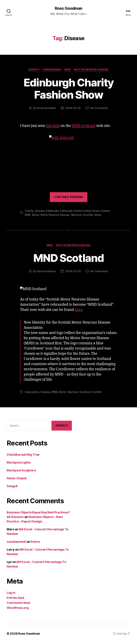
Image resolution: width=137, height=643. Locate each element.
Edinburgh (52, 210)
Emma (35, 541)
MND (67, 69)
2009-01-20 (73, 271)
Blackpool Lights (19, 462)
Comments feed (18, 602)
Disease (40, 210)
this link (53, 126)
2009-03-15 (73, 108)
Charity (29, 210)
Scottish (88, 214)
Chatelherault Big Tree (23, 454)
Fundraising (52, 69)
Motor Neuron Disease (91, 69)
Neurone (76, 214)
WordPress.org (18, 608)
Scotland (84, 392)
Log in (11, 592)
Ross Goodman (68, 8)
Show (97, 214)
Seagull (12, 486)
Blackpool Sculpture (21, 470)
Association (32, 392)
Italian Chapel (17, 478)
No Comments (99, 108)
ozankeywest (16, 541)
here (78, 310)
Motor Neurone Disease (55, 214)
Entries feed (15, 597)
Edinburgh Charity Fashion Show (69, 88)
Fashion (105, 210)
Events (34, 69)
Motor (35, 214)
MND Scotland (83, 126)
